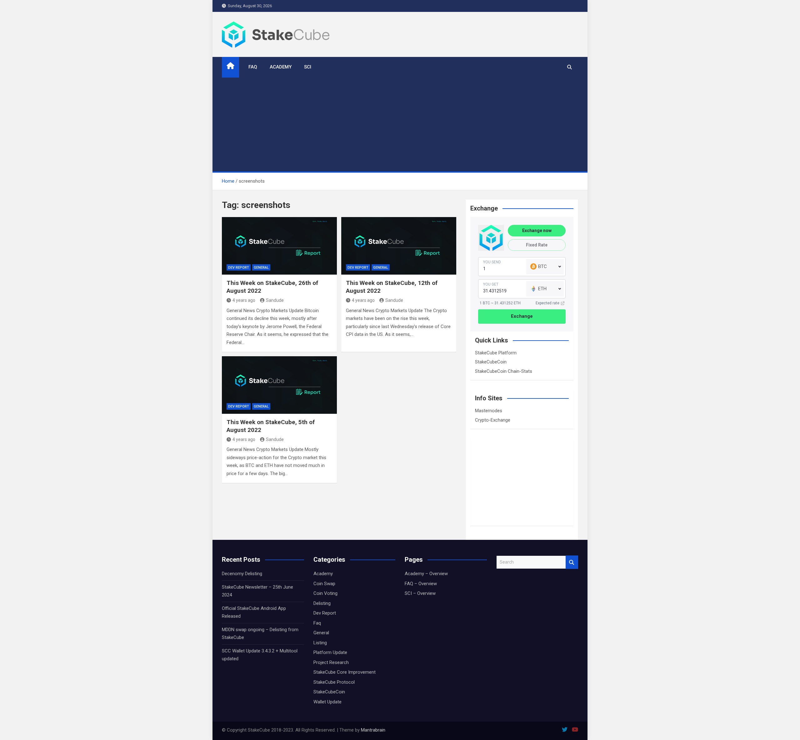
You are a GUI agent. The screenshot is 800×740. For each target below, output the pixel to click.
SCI (307, 67)
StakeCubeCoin (491, 362)
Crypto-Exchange (492, 420)
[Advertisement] (400, 124)
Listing (320, 643)
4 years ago (243, 300)
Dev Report (238, 268)
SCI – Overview (420, 593)
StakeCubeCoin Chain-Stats (503, 371)
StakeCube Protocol (334, 682)
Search (572, 562)
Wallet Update (327, 702)
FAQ (252, 67)
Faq (317, 623)
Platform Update (330, 652)
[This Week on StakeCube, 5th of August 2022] (279, 385)
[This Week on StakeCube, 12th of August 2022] (398, 246)
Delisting (322, 603)
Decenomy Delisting (242, 573)
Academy (281, 67)
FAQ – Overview (421, 583)
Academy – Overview (426, 573)
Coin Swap (324, 583)
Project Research (331, 662)
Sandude (275, 300)
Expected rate (547, 303)
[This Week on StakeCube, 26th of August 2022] (279, 246)
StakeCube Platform (496, 353)
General (261, 268)
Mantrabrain (373, 730)
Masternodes (488, 410)
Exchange (522, 316)
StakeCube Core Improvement (344, 672)
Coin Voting (325, 593)
